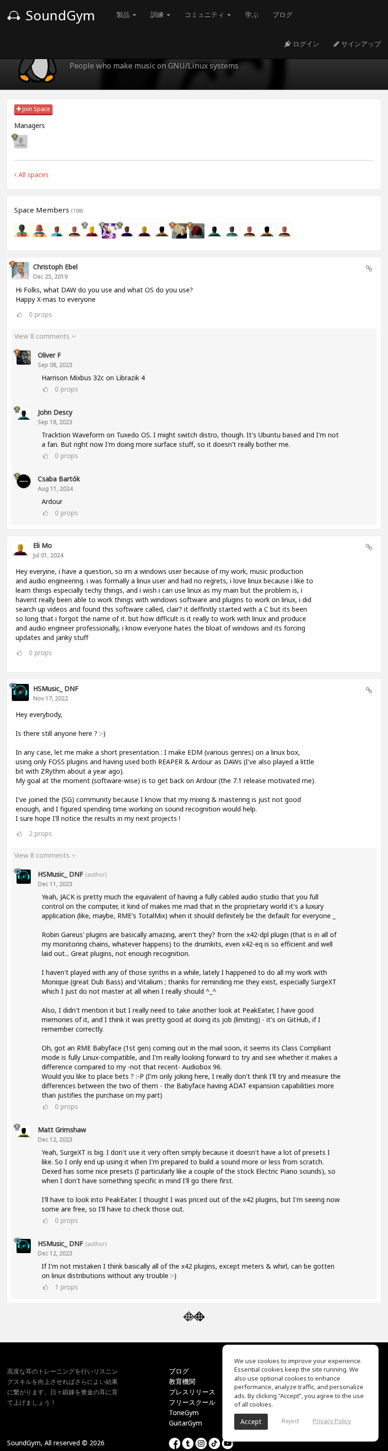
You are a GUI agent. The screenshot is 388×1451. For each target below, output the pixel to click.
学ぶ (251, 14)
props (40, 314)
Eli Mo (42, 545)
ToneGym (184, 1412)
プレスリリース (192, 1391)
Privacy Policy (332, 1421)
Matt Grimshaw (62, 1129)
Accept (251, 1421)
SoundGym (58, 15)
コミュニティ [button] (205, 14)
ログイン (305, 43)
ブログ (282, 14)
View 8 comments (42, 336)
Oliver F (49, 354)
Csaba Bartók (59, 478)
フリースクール (192, 1402)
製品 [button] (124, 14)
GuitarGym (185, 1422)
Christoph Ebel (55, 266)
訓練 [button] (158, 14)
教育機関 (182, 1381)
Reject (290, 1421)
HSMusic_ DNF (56, 688)
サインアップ (360, 43)
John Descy (55, 412)
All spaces (33, 174)
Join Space (35, 109)
